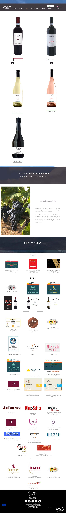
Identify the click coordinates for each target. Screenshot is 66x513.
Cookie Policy (36, 504)
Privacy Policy (29, 504)
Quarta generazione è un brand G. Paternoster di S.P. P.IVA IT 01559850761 (33, 507)
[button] (12, 63)
